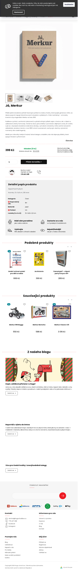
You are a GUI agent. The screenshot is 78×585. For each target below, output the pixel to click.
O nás (41, 524)
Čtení (27, 199)
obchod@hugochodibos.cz (17, 518)
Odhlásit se (42, 552)
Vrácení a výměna (45, 518)
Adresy (41, 550)
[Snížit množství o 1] (8, 162)
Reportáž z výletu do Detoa (18, 425)
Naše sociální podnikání (12, 555)
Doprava (42, 521)
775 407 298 (25, 174)
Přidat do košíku (33, 162)
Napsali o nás (9, 547)
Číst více (69, 141)
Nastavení (18, 12)
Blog (40, 526)
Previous (68, 247)
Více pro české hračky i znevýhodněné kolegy (26, 465)
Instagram (12, 526)
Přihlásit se (63, 496)
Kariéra (7, 558)
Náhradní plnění (10, 552)
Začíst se (11, 393)
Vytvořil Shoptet (67, 567)
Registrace (42, 545)
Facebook (12, 524)
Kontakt (41, 529)
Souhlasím (69, 4)
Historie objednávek (45, 547)
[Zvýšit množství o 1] (15, 162)
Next (71, 247)
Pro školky (8, 550)
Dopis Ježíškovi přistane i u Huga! (21, 384)
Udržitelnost (9, 545)
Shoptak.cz (29, 568)
